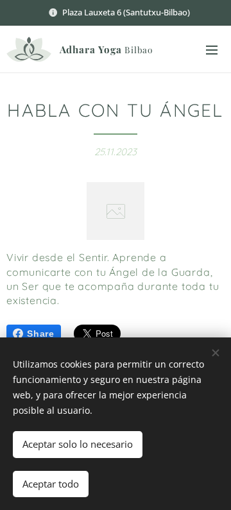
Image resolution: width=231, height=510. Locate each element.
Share (41, 333)
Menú (212, 49)
